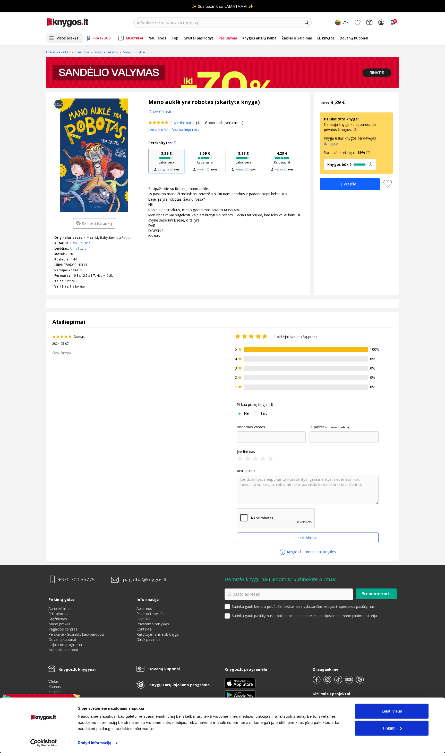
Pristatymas (58, 613)
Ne (246, 413)
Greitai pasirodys (198, 38)
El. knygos (326, 38)
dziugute (163, 169)
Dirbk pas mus (148, 639)
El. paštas (317, 427)
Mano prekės (59, 623)
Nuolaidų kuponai (63, 649)
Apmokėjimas (59, 608)
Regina (279, 169)
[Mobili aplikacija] (240, 694)
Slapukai (143, 618)
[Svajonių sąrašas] (357, 23)
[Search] (306, 22)
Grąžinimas (57, 618)
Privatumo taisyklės (152, 623)
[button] (368, 152)
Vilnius (53, 681)
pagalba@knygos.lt (145, 580)
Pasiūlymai (228, 38)
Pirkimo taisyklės (150, 613)
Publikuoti (307, 537)
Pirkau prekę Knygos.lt (255, 404)
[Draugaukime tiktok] (338, 681)
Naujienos (157, 38)
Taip (264, 413)
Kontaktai (144, 629)
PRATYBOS (101, 38)
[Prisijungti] (381, 23)
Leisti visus (392, 711)
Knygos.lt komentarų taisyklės (311, 551)
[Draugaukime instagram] (327, 681)
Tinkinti (389, 728)
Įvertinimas (246, 451)
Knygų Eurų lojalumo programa (179, 684)
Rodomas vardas (251, 427)
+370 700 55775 (76, 580)
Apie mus (144, 608)
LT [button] (344, 22)
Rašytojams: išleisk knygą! (157, 634)
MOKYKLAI (134, 38)
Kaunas (54, 686)
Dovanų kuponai (354, 38)
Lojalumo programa (65, 644)
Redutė (239, 169)
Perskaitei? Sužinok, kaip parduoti (76, 634)
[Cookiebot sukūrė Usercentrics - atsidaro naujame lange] (43, 743)
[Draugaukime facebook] (317, 681)
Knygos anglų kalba (259, 38)
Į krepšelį (349, 183)
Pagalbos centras (62, 629)
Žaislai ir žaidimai (297, 38)
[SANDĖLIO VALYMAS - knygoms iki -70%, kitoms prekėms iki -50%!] (222, 72)
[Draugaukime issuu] (360, 681)
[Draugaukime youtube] (349, 681)
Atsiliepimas (246, 471)
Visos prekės (67, 38)
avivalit (201, 169)
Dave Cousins (80, 243)
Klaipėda (55, 691)
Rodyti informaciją (94, 743)
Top (175, 38)
